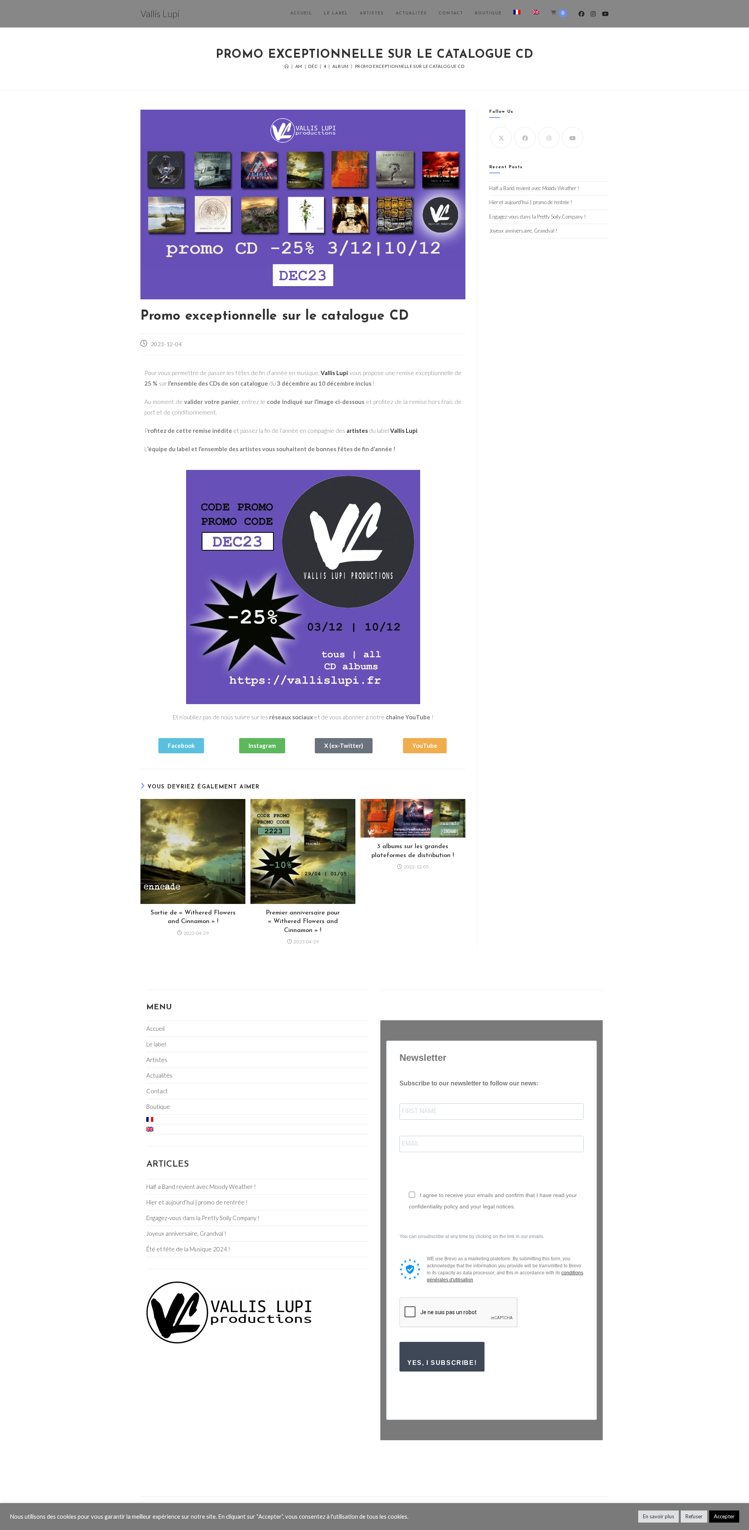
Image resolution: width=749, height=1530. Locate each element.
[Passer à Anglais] (535, 13)
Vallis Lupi (159, 13)
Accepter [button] (724, 1516)
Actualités (159, 1075)
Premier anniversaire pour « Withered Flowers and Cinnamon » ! (303, 922)
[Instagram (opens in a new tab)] (593, 14)
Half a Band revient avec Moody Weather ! (534, 188)
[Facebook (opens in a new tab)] (581, 14)
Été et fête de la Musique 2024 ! (188, 1248)
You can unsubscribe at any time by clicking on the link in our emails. (471, 1236)
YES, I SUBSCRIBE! (442, 1362)
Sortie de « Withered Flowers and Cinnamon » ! (193, 917)
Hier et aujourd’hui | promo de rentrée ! (530, 202)
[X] (501, 137)
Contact (157, 1090)
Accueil (155, 1028)
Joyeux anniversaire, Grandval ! (523, 231)
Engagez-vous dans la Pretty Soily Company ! (537, 216)
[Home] (286, 66)
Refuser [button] (694, 1516)
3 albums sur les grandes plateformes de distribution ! (412, 850)
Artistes (156, 1059)
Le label (156, 1044)
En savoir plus (658, 1516)
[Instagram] (548, 137)
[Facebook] (525, 137)
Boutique (158, 1106)
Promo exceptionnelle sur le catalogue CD (410, 66)
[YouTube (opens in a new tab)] (605, 14)
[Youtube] (572, 137)
